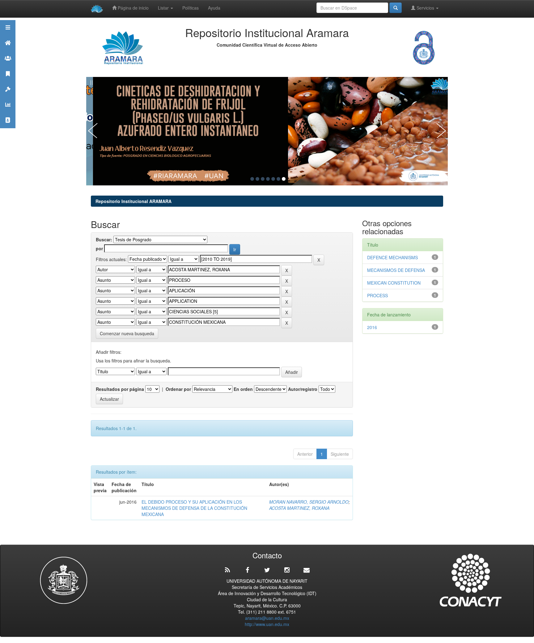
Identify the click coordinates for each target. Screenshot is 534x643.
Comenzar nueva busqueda (127, 333)
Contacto (7, 127)
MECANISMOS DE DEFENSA (396, 270)
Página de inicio (133, 8)
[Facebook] (247, 570)
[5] (273, 179)
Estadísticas (7, 112)
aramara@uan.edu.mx (267, 618)
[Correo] (306, 570)
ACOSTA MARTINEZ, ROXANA (299, 508)
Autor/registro (302, 389)
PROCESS (377, 295)
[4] (268, 179)
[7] (284, 179)
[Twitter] (267, 570)
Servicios (425, 8)
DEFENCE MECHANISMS (392, 257)
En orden (243, 389)
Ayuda (214, 8)
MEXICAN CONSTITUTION (394, 283)
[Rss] (227, 570)
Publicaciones (7, 81)
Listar (164, 8)
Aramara (7, 50)
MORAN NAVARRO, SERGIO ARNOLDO (309, 502)
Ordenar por (178, 389)
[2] (257, 179)
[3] (263, 179)
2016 (372, 327)
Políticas (190, 8)
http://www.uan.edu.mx (267, 624)
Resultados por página (120, 389)
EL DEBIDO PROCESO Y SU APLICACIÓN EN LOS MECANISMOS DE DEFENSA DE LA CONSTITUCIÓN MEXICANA (194, 508)
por (99, 248)
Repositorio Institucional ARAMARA (133, 201)
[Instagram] (287, 570)
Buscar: (104, 239)
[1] (252, 179)
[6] (278, 179)
